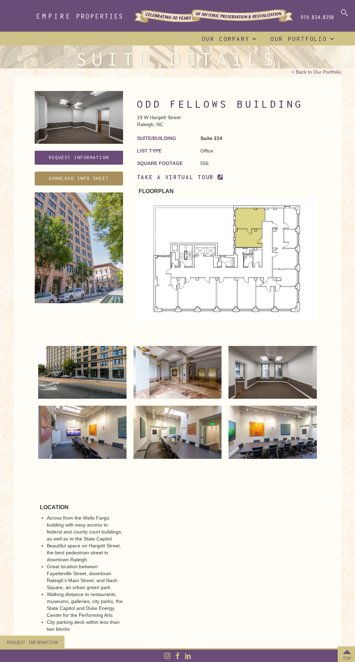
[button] (227, 39)
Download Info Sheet (79, 178)
